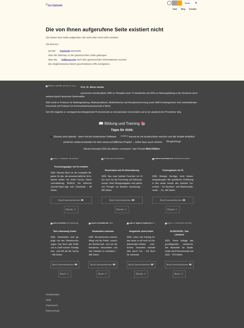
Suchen (196, 3)
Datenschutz (53, 310)
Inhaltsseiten (53, 294)
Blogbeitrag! (173, 141)
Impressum (52, 305)
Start (175, 9)
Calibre (124, 136)
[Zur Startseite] (54, 6)
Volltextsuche (68, 59)
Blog (183, 9)
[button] (169, 3)
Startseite (65, 51)
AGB (48, 300)
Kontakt (192, 9)
